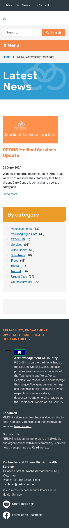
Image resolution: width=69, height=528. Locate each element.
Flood (14, 260)
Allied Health (19, 250)
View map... (10, 475)
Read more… (22, 426)
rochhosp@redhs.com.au (19, 484)
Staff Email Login (23, 503)
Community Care (22, 281)
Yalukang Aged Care (24, 234)
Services (16, 244)
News (26, 5)
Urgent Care (19, 276)
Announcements (21, 228)
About (10, 5)
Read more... (11, 194)
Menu (13, 45)
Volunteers (18, 255)
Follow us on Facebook (27, 514)
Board (15, 265)
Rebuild (16, 271)
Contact (43, 5)
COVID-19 (18, 239)
